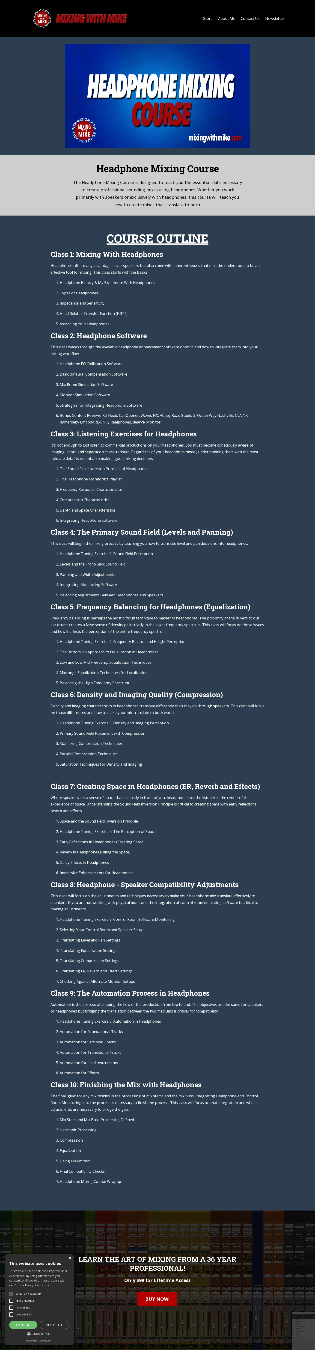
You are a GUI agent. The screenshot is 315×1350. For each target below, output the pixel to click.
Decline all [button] (54, 1325)
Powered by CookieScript (39, 1340)
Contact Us (250, 18)
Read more (42, 1285)
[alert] (39, 1299)
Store (208, 18)
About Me (226, 18)
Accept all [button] (23, 1325)
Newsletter (274, 18)
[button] (39, 1333)
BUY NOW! (157, 1299)
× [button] (69, 1258)
